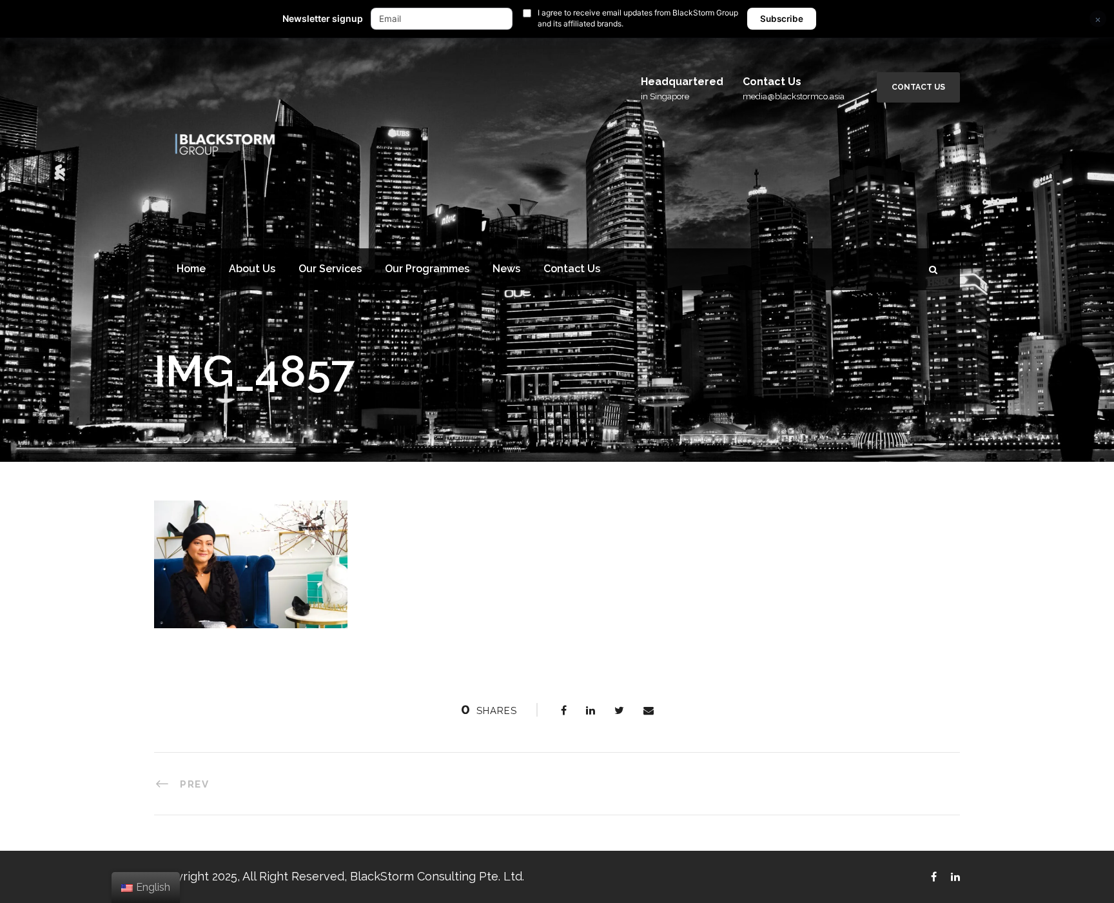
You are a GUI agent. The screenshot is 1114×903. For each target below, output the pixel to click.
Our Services (330, 269)
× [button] (1098, 19)
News (506, 269)
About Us (252, 269)
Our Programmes (427, 269)
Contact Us (918, 87)
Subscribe (781, 19)
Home (191, 269)
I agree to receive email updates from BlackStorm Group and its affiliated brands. (638, 18)
